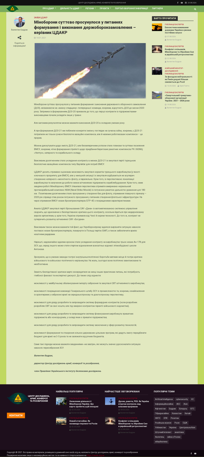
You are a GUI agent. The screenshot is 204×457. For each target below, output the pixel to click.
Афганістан (160, 409)
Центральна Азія (187, 427)
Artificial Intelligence (164, 399)
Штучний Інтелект (163, 432)
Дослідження (171, 71)
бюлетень (159, 437)
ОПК (166, 418)
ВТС (192, 409)
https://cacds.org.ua (95, 455)
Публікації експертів (174, 24)
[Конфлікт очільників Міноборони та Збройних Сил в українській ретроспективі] (157, 49)
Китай (187, 413)
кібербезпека (161, 442)
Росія (177, 423)
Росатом (175, 418)
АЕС (178, 404)
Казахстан (177, 413)
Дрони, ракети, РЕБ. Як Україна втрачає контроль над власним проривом (133, 404)
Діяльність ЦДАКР (70, 8)
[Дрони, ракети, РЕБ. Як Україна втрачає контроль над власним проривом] (110, 401)
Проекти (104, 8)
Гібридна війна (162, 413)
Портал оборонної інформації (131, 8)
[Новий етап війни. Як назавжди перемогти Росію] (61, 420)
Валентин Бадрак (19, 30)
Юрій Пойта (184, 86)
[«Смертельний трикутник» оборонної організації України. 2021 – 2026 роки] (157, 95)
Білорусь (183, 409)
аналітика (179, 432)
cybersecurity (182, 399)
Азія (185, 404)
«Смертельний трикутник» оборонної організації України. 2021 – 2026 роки (178, 98)
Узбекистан (160, 427)
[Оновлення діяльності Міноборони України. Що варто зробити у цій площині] (61, 401)
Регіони (89, 8)
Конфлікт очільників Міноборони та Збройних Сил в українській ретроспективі (179, 52)
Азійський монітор (174, 68)
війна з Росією (174, 437)
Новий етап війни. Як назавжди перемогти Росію (83, 422)
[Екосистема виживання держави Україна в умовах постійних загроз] (157, 27)
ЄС (192, 399)
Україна (172, 427)
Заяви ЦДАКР (40, 17)
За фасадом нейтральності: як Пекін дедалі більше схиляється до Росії (178, 79)
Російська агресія (163, 423)
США (185, 423)
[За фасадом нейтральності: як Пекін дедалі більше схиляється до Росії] (157, 71)
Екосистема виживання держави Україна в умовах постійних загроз (178, 30)
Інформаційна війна (164, 404)
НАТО (157, 418)
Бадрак (172, 409)
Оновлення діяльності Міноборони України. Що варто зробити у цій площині (83, 404)
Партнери (157, 8)
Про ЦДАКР (48, 8)
